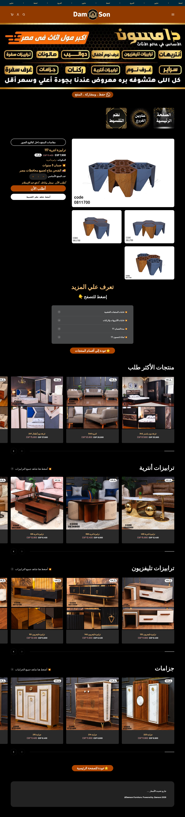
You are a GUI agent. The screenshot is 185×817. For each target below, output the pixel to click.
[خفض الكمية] (43, 177)
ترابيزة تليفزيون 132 (148, 634)
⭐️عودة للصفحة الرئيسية (92, 768)
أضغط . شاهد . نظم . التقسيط (38, 197)
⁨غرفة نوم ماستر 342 (148, 433)
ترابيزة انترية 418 (37, 534)
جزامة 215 (37, 734)
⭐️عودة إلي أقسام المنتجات (92, 350)
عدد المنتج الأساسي (57, 176)
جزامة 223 (148, 734)
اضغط (150, 3)
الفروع (175, 3)
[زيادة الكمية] (33, 177)
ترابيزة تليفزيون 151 (37, 634)
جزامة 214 (92, 734)
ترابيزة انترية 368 (93, 534)
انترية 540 (92, 433)
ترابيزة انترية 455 (148, 534)
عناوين (126, 3)
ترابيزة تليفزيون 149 (92, 634)
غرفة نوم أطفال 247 (37, 433)
